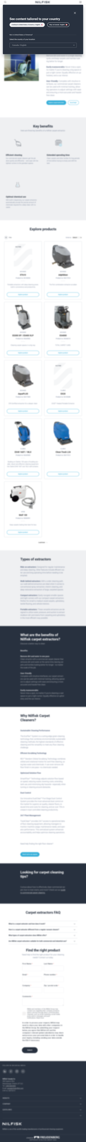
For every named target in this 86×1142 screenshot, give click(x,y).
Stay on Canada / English (57, 24)
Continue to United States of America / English (26, 24)
